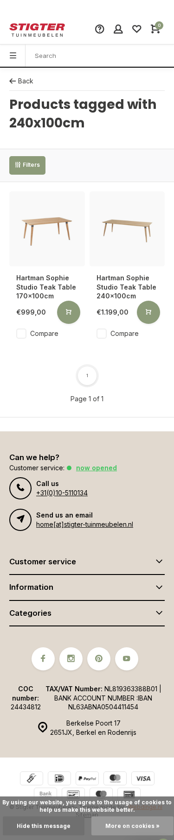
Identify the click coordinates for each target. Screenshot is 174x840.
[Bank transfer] (45, 796)
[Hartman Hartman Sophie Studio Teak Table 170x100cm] (47, 229)
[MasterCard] (115, 779)
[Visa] (143, 779)
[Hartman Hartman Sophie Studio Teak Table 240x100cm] (127, 229)
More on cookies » (132, 825)
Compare (44, 333)
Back (25, 81)
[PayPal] (87, 779)
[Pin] (129, 796)
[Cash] (31, 779)
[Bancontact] (73, 796)
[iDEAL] (59, 779)
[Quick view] (68, 312)
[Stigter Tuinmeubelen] (37, 30)
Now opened (96, 468)
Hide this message (44, 825)
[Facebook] (43, 658)
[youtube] (126, 658)
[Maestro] (101, 796)
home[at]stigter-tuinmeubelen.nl (84, 524)
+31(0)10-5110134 (62, 493)
